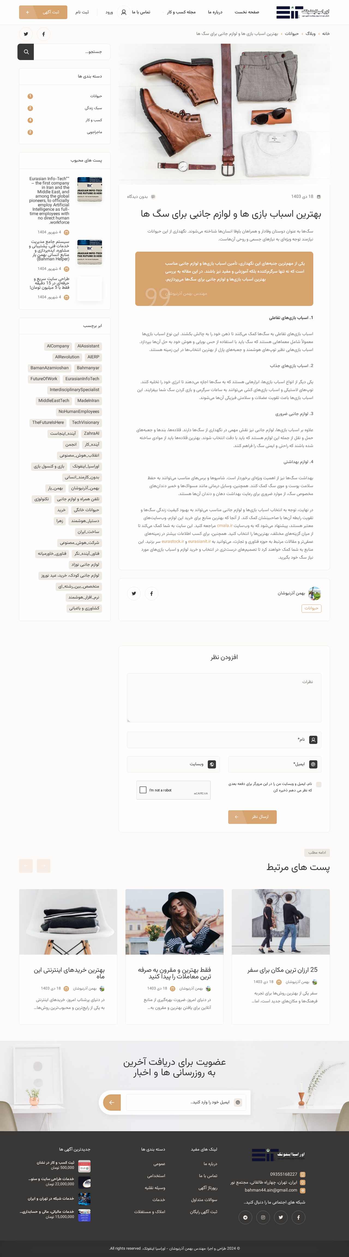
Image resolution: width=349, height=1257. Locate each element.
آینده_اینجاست (63, 433)
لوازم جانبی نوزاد (85, 564)
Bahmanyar (88, 368)
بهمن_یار (55, 488)
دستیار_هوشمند (85, 521)
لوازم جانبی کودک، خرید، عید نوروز (70, 575)
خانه (326, 34)
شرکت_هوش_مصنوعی (79, 543)
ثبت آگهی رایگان (203, 1212)
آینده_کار (92, 444)
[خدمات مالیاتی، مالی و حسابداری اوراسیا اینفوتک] (84, 1215)
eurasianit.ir (199, 541)
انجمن (71, 444)
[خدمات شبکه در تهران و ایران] (84, 1199)
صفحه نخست (247, 12)
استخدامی (156, 1176)
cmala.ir (225, 526)
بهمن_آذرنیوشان (85, 488)
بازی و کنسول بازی (49, 466)
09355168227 (283, 1174)
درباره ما (215, 12)
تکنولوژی (41, 499)
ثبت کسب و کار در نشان (55, 1163)
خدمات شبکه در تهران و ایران (51, 1199)
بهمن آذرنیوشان (291, 593)
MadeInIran (88, 401)
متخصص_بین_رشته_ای (78, 586)
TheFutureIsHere (48, 422)
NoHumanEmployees (79, 412)
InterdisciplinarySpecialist (74, 390)
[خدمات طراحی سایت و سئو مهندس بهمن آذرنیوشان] (84, 1182)
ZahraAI (91, 433)
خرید (61, 510)
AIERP (93, 357)
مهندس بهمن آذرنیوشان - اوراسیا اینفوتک (174, 1249)
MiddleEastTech (53, 401)
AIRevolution (67, 357)
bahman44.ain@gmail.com (271, 1190)
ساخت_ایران (88, 532)
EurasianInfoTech (82, 379)
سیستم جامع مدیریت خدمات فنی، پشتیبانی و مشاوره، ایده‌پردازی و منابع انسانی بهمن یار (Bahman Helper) (49, 251)
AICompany (58, 346)
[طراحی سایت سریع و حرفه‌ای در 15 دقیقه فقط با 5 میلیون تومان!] (89, 288)
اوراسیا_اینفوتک (86, 466)
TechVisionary (85, 422)
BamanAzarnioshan (50, 368)
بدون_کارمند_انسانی (82, 477)
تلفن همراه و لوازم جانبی (78, 499)
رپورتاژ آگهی (207, 1188)
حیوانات (292, 34)
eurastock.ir (173, 541)
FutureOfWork (44, 379)
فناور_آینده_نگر (86, 553)
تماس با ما (141, 12)
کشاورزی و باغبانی (84, 608)
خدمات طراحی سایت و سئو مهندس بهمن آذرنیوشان (52, 1179)
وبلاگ (310, 34)
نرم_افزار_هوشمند (83, 597)
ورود (109, 12)
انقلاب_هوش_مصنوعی (79, 455)
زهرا (59, 521)
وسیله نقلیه (155, 1188)
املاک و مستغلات (149, 1212)
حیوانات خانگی (86, 510)
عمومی (159, 1164)
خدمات (158, 1200)
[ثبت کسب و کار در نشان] (84, 1166)
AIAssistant (88, 346)
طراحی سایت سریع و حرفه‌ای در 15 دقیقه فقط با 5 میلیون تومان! (49, 283)
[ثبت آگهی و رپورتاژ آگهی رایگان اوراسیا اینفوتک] (302, 12)
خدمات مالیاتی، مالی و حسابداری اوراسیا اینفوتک (48, 1212)
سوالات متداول (204, 1200)
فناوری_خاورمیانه (52, 553)
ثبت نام (82, 12)
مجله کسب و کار (181, 12)
